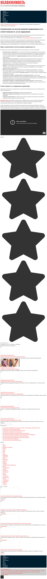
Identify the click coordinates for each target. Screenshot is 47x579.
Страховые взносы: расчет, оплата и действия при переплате (13, 509)
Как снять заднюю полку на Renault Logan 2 (12, 440)
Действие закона (4, 100)
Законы (4, 454)
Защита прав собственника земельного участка (10, 420)
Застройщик (5, 456)
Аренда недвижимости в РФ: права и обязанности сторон (12, 356)
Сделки (4, 474)
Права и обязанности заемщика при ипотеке (9, 407)
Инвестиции (5, 459)
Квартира (5, 463)
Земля (4, 458)
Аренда (4, 446)
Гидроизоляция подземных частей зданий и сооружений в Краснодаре (15, 523)
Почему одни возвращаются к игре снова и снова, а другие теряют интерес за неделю (21, 427)
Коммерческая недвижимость (29, 37)
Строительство (5, 15)
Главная (4, 11)
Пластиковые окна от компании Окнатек (11, 429)
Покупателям (5, 20)
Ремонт (4, 473)
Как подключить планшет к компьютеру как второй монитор (16, 433)
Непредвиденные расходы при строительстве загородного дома (14, 535)
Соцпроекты (5, 22)
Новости (4, 19)
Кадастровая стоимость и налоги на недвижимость (11, 381)
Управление (5, 481)
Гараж (4, 450)
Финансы (4, 14)
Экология (5, 484)
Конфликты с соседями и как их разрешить (9, 369)
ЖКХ (4, 16)
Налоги (4, 466)
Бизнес (4, 448)
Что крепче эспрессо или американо (10, 438)
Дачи (4, 451)
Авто (4, 444)
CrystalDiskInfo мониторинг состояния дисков (12, 431)
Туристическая (6, 480)
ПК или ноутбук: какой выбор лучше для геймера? (11, 549)
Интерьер (5, 460)
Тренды (4, 478)
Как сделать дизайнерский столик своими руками (11, 496)
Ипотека (4, 18)
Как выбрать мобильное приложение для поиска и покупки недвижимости (19, 434)
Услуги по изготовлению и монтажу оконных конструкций (15, 436)
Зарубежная (5, 455)
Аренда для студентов (7, 447)
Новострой (5, 470)
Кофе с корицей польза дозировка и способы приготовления (16, 437)
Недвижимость (6, 12)
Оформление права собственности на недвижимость (11, 393)
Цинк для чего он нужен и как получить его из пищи (14, 430)
